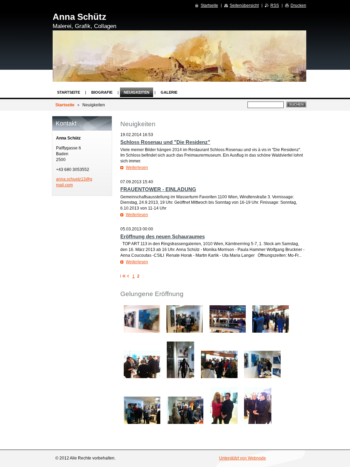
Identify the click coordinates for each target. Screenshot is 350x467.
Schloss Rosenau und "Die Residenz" (165, 142)
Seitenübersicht (244, 5)
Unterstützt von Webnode (242, 458)
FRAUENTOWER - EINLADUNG (158, 189)
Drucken (298, 5)
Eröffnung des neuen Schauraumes (162, 236)
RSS (274, 5)
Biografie (101, 92)
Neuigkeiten (136, 92)
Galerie (169, 92)
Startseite (68, 92)
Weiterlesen (137, 167)
